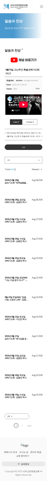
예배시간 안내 (10, 452)
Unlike (30, 122)
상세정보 (24, 464)
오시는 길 (23, 452)
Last (29, 425)
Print (38, 89)
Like (16, 122)
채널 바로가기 (27, 60)
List (23, 147)
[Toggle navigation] (41, 6)
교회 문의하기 (22, 455)
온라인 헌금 (35, 452)
